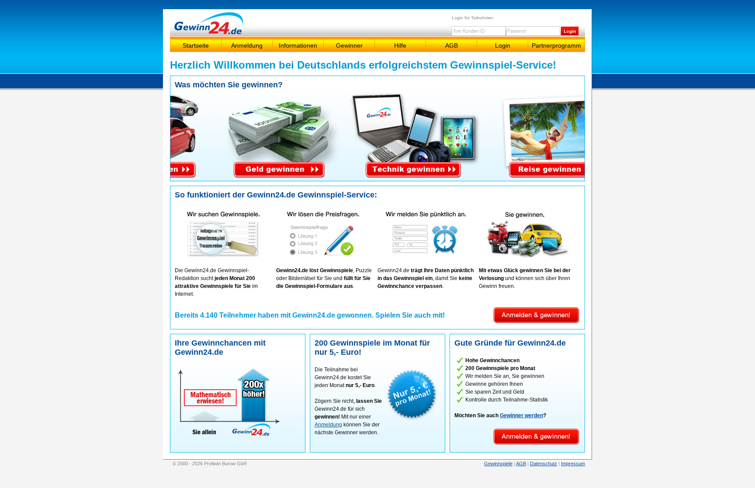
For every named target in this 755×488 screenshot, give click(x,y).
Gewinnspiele (498, 463)
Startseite (196, 45)
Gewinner (349, 45)
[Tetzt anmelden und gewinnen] (324, 257)
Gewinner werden (521, 415)
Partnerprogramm (556, 45)
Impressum (573, 463)
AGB (451, 45)
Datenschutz (543, 463)
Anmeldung (247, 45)
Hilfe (400, 45)
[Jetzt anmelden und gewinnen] (223, 257)
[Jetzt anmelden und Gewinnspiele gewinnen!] (536, 323)
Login (502, 45)
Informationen (298, 45)
